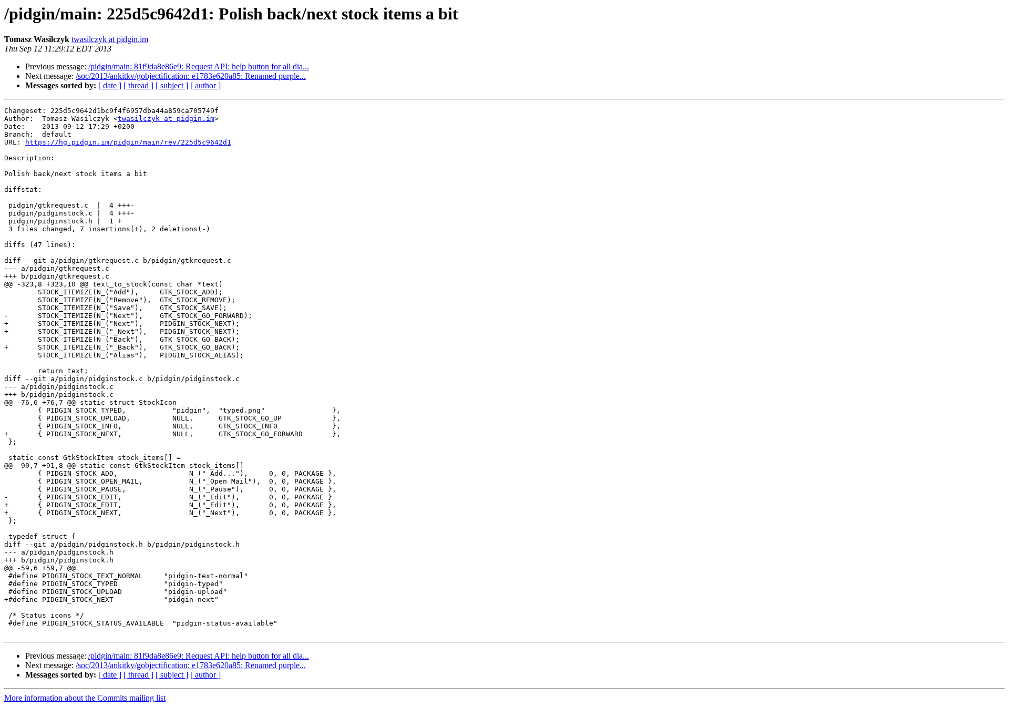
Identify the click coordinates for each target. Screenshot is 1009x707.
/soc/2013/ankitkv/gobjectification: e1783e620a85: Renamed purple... (191, 75)
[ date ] (109, 85)
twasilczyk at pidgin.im (109, 39)
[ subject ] (172, 85)
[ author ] (205, 85)
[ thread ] (138, 85)
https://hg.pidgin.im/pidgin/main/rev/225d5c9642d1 (128, 142)
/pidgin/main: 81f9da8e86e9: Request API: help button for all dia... (198, 66)
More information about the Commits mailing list (85, 697)
